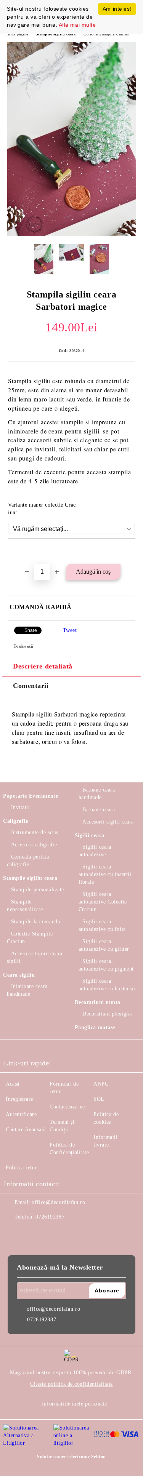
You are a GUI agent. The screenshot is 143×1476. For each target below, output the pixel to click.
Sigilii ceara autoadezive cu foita (102, 925)
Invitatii (20, 807)
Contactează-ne (67, 1107)
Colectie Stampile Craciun (106, 34)
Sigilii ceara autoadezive (95, 850)
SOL (98, 1099)
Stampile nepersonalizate (25, 905)
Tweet (70, 630)
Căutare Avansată (26, 1129)
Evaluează (23, 646)
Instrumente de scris (34, 832)
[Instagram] (30, 1232)
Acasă (12, 1084)
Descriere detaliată (42, 666)
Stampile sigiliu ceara (56, 34)
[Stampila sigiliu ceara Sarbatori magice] (71, 234)
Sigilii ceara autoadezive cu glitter (104, 945)
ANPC (100, 1084)
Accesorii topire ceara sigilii (35, 957)
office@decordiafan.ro (58, 1202)
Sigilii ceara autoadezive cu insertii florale (105, 874)
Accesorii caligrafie (34, 845)
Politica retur (21, 1168)
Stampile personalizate (37, 889)
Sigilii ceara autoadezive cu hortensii (107, 984)
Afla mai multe (77, 25)
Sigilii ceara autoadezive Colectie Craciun (103, 901)
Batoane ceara (98, 809)
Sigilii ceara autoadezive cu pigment (106, 965)
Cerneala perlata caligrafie (28, 860)
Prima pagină (16, 34)
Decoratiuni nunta (98, 1002)
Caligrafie (15, 821)
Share (30, 630)
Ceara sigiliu (19, 975)
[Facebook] (14, 1232)
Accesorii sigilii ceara (108, 822)
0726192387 (49, 1217)
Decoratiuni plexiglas (107, 1014)
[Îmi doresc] (129, 551)
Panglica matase (95, 1027)
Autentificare (21, 1114)
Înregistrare (19, 1099)
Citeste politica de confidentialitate (71, 1384)
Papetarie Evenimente (30, 796)
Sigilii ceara (89, 835)
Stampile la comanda (35, 921)
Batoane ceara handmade (97, 793)
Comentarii (31, 685)
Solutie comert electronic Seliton (71, 1456)
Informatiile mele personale (74, 1404)
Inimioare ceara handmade (27, 990)
